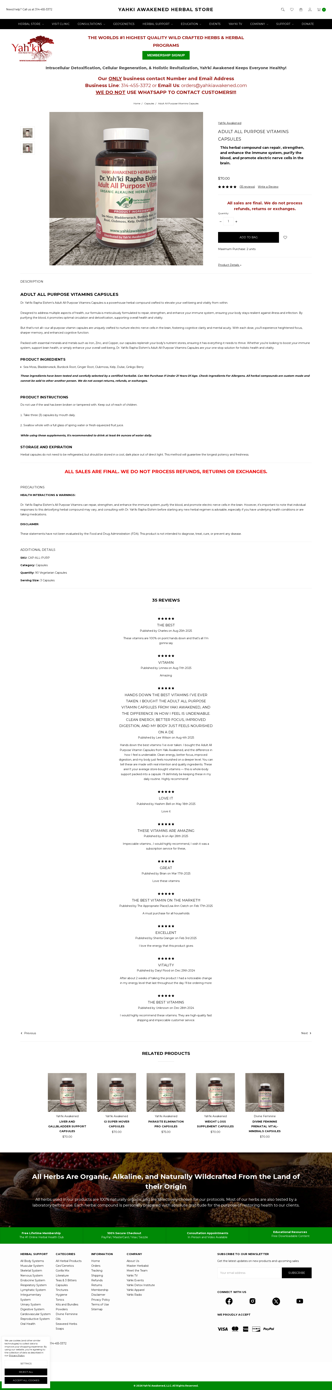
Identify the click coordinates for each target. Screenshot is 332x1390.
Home (95, 1261)
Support (283, 24)
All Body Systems (32, 1261)
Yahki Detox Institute (141, 1285)
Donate (308, 24)
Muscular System (32, 1265)
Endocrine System (32, 1280)
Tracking (96, 1270)
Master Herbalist (138, 1265)
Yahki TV (132, 1275)
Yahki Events (135, 1280)
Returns (96, 1285)
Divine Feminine (67, 1314)
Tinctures (62, 1290)
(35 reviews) (247, 186)
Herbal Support (156, 24)
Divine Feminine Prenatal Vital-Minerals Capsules (265, 1126)
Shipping (97, 1275)
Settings (26, 1363)
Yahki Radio (134, 1294)
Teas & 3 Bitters (66, 1280)
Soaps (60, 1328)
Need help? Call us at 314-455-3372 (29, 9)
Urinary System (30, 1304)
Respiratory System (33, 1285)
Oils (58, 1319)
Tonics (60, 1299)
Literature (62, 1275)
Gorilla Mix (62, 1270)
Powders (62, 1309)
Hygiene (61, 1294)
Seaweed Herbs (66, 1324)
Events (215, 24)
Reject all (26, 1371)
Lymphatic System (33, 1290)
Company (258, 24)
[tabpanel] (67, 1106)
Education (190, 24)
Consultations (90, 24)
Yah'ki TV (235, 24)
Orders (95, 1265)
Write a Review (268, 186)
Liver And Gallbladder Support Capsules (67, 1126)
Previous (29, 1033)
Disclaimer (98, 1294)
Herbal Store (29, 24)
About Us (133, 1261)
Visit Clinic (61, 24)
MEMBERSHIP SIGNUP (166, 55)
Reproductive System (35, 1319)
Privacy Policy (100, 1299)
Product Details (229, 265)
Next (305, 1033)
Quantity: (223, 213)
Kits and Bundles (67, 1304)
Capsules (62, 1285)
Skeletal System (31, 1270)
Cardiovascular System (35, 1314)
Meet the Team (137, 1270)
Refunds (97, 1280)
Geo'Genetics (123, 24)
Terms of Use (100, 1304)
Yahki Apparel (135, 1290)
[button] (41, 46)
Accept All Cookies (26, 1380)
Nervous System (31, 1275)
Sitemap (97, 1309)
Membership (99, 1290)
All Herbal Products (68, 1261)
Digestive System (32, 1309)
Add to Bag (67, 1093)
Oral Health (27, 1324)
